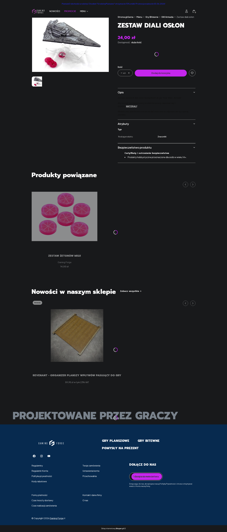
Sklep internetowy (112, 528)
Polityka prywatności (42, 476)
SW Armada (167, 17)
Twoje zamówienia (91, 465)
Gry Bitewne (151, 17)
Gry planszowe (115, 440)
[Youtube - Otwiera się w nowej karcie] (48, 456)
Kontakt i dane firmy (92, 495)
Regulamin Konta (40, 470)
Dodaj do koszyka (160, 73)
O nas (85, 500)
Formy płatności (39, 495)
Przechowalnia (89, 476)
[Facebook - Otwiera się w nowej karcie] (34, 456)
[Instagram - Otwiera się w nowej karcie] (41, 456)
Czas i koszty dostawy (42, 500)
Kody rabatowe (39, 481)
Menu (139, 17)
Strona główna (125, 17)
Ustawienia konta (90, 470)
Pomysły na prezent (120, 448)
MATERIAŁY (131, 106)
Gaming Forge (56, 518)
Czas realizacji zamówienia (44, 505)
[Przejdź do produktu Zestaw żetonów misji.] (64, 216)
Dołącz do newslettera (147, 476)
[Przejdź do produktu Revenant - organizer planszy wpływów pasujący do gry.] (77, 335)
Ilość (120, 67)
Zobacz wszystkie (129, 291)
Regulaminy (37, 465)
